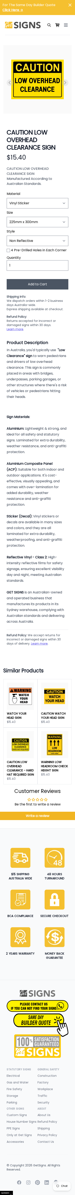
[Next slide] (65, 82)
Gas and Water (18, 1082)
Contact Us (46, 1142)
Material (13, 193)
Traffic (42, 1096)
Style (11, 231)
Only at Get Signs (19, 1135)
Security (43, 1102)
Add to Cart (37, 284)
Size (10, 212)
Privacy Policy (47, 1135)
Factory (43, 1082)
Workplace (45, 1089)
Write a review (37, 815)
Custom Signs (17, 1115)
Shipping (44, 1128)
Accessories (15, 1142)
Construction (47, 1076)
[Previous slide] (10, 82)
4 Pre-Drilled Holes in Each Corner (39, 250)
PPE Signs (13, 1128)
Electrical (13, 1076)
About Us (44, 1115)
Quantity (14, 257)
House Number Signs (21, 1122)
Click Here (12, 10)
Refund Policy (47, 1122)
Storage (12, 1096)
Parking (12, 1102)
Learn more (15, 329)
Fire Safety (14, 1089)
